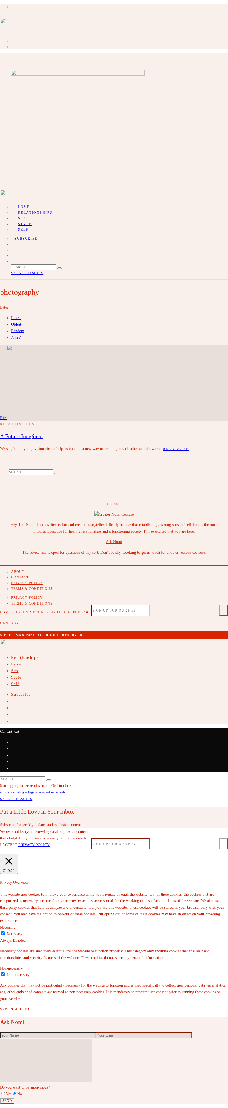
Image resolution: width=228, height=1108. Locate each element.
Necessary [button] (8, 927)
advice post (42, 792)
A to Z (16, 338)
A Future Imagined (21, 436)
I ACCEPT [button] (8, 845)
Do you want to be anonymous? (25, 1087)
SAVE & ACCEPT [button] (15, 1009)
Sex (14, 671)
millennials (58, 792)
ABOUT (17, 572)
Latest (16, 318)
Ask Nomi (114, 542)
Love (16, 664)
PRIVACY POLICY (27, 583)
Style (16, 677)
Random (17, 331)
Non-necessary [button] (11, 968)
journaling (17, 792)
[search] (59, 268)
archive (4, 792)
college (29, 792)
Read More (176, 449)
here (201, 552)
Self (23, 230)
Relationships (35, 213)
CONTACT (20, 577)
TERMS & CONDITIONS (32, 589)
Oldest (16, 324)
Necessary (14, 934)
